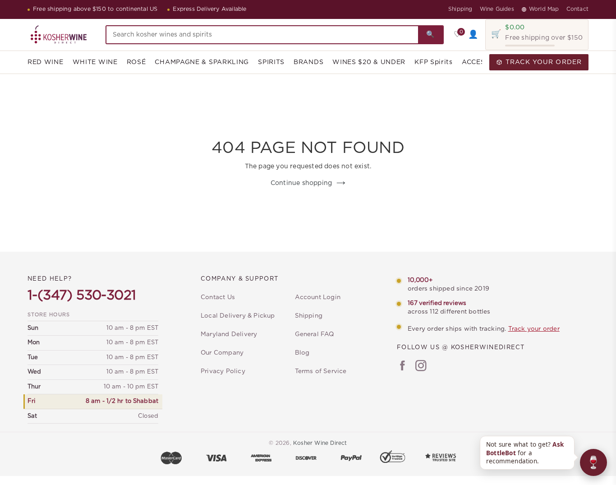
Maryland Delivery (229, 334)
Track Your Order (544, 62)
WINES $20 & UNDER (368, 62)
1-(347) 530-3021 (82, 295)
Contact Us (218, 297)
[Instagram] (421, 367)
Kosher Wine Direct (320, 443)
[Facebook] (402, 367)
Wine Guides (497, 9)
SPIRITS (271, 62)
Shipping (460, 9)
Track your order (534, 329)
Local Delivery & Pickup (238, 316)
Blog (302, 353)
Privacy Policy (223, 371)
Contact (577, 9)
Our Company (222, 353)
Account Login (318, 297)
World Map (544, 9)
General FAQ (314, 334)
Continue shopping (301, 183)
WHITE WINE (95, 62)
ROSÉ (136, 62)
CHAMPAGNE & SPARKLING (202, 62)
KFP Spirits (433, 62)
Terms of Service (321, 371)
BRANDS (308, 62)
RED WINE (46, 62)
